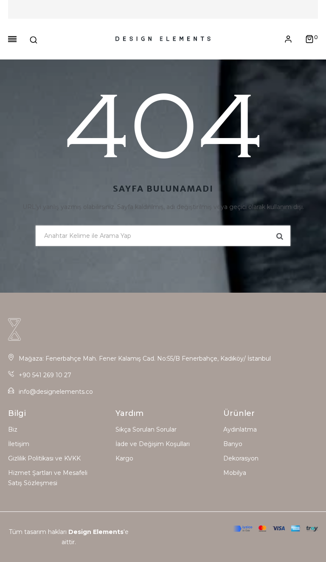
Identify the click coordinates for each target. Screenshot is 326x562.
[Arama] (33, 39)
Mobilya (234, 473)
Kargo (124, 458)
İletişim (18, 444)
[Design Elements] (162, 39)
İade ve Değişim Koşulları (152, 444)
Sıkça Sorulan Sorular (146, 429)
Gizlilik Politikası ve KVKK (44, 458)
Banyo (232, 444)
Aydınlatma (240, 429)
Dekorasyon (241, 458)
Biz (12, 429)
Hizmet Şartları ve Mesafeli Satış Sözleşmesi (47, 478)
